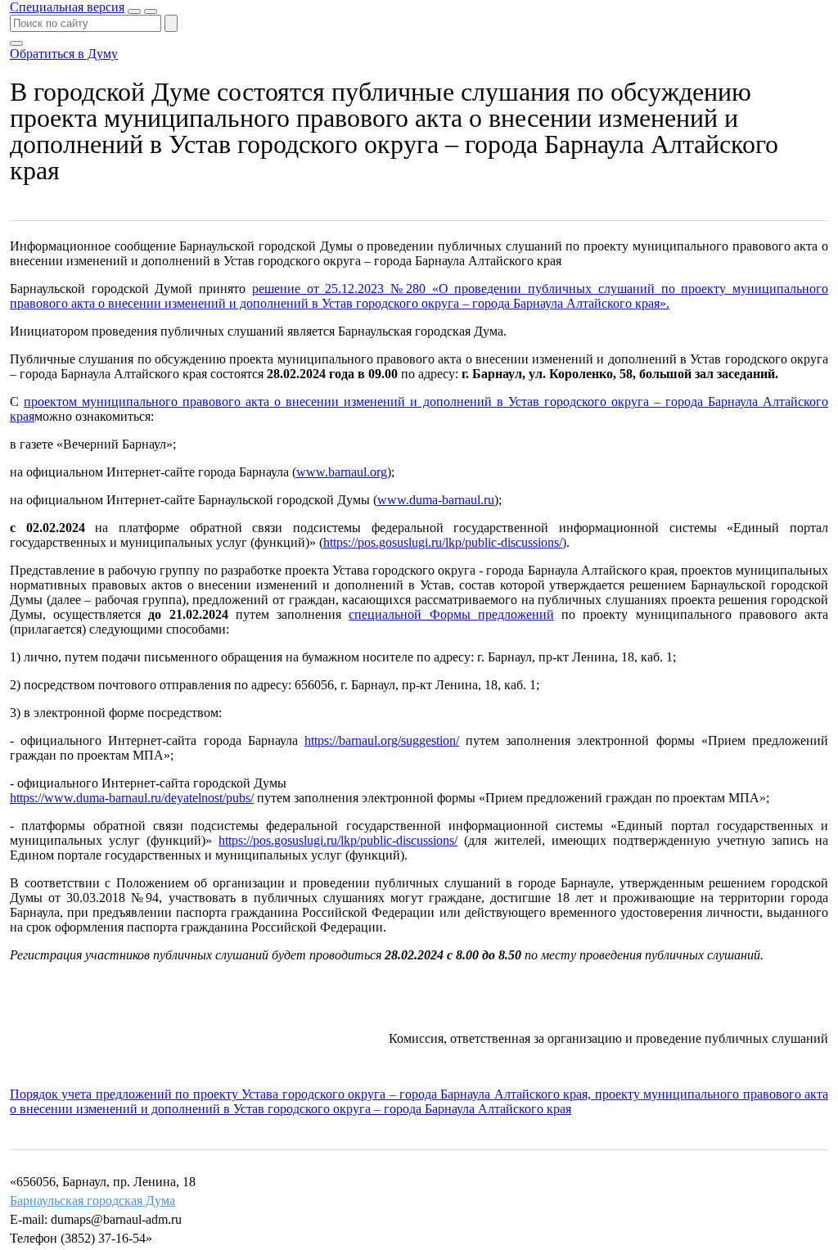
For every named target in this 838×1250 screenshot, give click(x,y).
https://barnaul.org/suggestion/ (381, 740)
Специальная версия (67, 7)
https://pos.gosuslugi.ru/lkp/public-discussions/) (444, 542)
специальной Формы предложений (451, 614)
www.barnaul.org (341, 472)
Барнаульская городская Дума (92, 1200)
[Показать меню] (150, 11)
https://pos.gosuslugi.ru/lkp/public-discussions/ (338, 840)
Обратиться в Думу (64, 54)
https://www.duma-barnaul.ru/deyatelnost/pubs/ (132, 798)
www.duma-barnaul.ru (435, 500)
